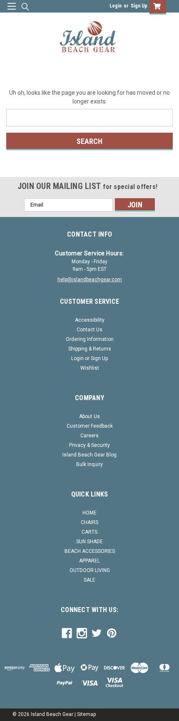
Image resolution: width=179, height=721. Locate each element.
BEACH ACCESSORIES (90, 551)
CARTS (89, 532)
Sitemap (86, 714)
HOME (89, 513)
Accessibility (89, 320)
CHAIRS (89, 522)
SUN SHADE (89, 542)
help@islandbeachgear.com (89, 279)
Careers (89, 436)
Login (115, 6)
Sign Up (139, 6)
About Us (89, 416)
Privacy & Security (89, 445)
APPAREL (89, 561)
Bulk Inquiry (89, 464)
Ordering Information (90, 339)
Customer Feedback (90, 426)
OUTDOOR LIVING (90, 570)
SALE (89, 580)
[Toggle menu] (11, 11)
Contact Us (89, 330)
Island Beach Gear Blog (89, 455)
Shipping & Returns (89, 349)
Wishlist (89, 368)
